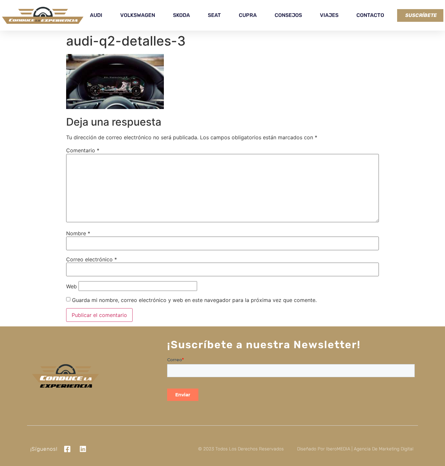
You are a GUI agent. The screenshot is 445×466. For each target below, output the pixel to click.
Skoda (181, 15)
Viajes (329, 15)
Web (71, 286)
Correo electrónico (91, 259)
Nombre (78, 233)
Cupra (248, 15)
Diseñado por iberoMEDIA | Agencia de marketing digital (355, 449)
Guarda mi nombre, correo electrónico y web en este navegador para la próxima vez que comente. (194, 300)
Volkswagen (137, 15)
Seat (214, 15)
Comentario (82, 150)
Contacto (370, 15)
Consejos (288, 15)
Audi (96, 15)
